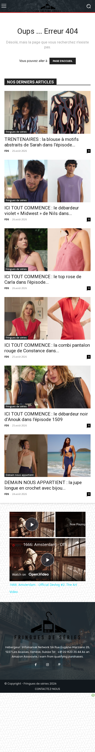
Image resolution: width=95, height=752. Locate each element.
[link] (16, 545)
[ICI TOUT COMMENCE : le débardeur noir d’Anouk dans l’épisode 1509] (47, 387)
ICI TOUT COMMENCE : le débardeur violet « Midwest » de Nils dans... (41, 210)
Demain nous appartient (20, 474)
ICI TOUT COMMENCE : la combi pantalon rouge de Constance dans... (47, 348)
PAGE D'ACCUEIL (62, 61)
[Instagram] (47, 664)
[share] (77, 543)
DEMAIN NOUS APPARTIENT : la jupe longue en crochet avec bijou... (43, 485)
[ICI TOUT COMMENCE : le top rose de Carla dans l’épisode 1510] (47, 249)
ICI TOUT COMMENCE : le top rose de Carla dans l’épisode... (42, 279)
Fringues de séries (16, 131)
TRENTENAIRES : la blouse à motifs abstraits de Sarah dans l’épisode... (41, 142)
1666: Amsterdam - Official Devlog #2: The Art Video (46, 544)
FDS (6, 150)
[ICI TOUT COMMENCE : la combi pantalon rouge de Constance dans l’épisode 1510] (47, 318)
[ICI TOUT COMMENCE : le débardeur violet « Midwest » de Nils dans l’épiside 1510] (47, 181)
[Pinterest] (59, 664)
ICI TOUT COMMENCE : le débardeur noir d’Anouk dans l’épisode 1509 (46, 416)
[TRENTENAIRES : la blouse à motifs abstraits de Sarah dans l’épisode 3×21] (47, 112)
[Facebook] (35, 664)
